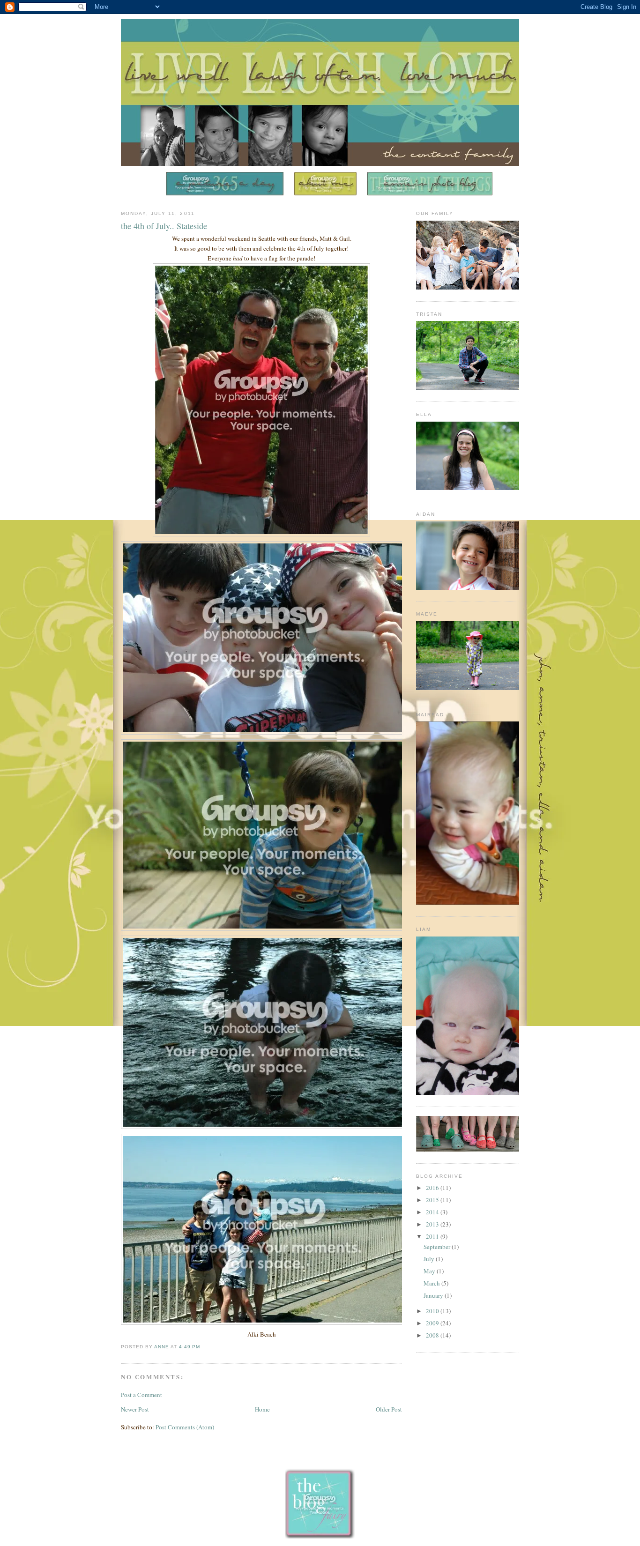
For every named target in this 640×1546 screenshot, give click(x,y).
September (438, 1246)
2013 (433, 1224)
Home (262, 1409)
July (430, 1259)
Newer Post (135, 1409)
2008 (433, 1335)
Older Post (389, 1409)
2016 (433, 1187)
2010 (433, 1311)
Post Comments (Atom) (185, 1427)
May (430, 1271)
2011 (433, 1236)
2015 (433, 1200)
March (432, 1283)
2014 (433, 1212)
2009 (433, 1323)
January (434, 1295)
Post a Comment (141, 1394)
